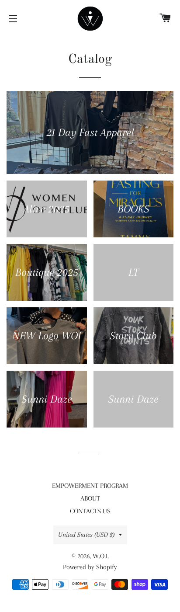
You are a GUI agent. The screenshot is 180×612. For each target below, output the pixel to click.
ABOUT (90, 498)
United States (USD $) (86, 535)
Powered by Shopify (90, 567)
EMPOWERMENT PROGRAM (90, 486)
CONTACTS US (90, 511)
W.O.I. (101, 556)
